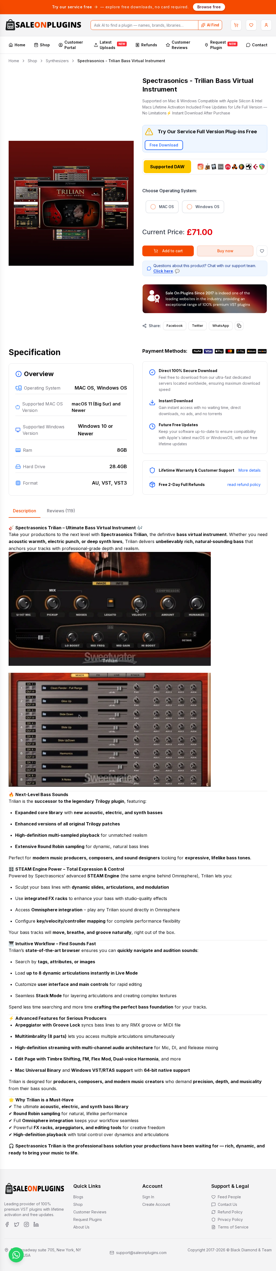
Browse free (209, 7)
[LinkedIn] (36, 1224)
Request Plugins (87, 1219)
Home (20, 45)
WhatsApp (220, 326)
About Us (81, 1227)
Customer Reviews (181, 45)
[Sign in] (266, 25)
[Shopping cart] (236, 25)
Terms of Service (233, 1227)
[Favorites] (251, 25)
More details (250, 470)
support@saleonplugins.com (141, 1252)
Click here (163, 271)
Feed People (229, 1197)
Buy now (225, 250)
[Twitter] (16, 1224)
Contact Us (227, 1204)
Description (24, 510)
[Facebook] (7, 1224)
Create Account (156, 1204)
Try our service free (72, 7)
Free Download (164, 145)
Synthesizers (57, 60)
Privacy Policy (230, 1219)
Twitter (197, 326)
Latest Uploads (112, 45)
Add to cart (172, 250)
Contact (259, 45)
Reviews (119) (61, 510)
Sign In (148, 1197)
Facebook (175, 326)
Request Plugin (223, 45)
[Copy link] (239, 325)
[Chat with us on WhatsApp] (16, 1254)
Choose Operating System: (169, 190)
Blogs (78, 1197)
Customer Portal (73, 45)
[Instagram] (26, 1224)
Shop (45, 45)
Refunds (149, 45)
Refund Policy (230, 1212)
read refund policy (244, 484)
